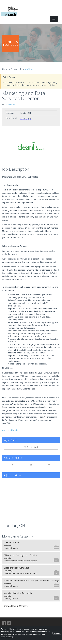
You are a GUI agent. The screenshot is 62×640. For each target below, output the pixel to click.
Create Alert (32, 447)
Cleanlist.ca (10, 104)
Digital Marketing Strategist (20, 570)
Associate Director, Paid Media (18, 596)
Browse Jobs (16, 69)
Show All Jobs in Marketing (16, 606)
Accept (57, 633)
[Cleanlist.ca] (31, 147)
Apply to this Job (9, 430)
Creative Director (11, 545)
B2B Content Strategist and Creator (20, 558)
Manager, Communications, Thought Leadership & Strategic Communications (32, 583)
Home (5, 69)
